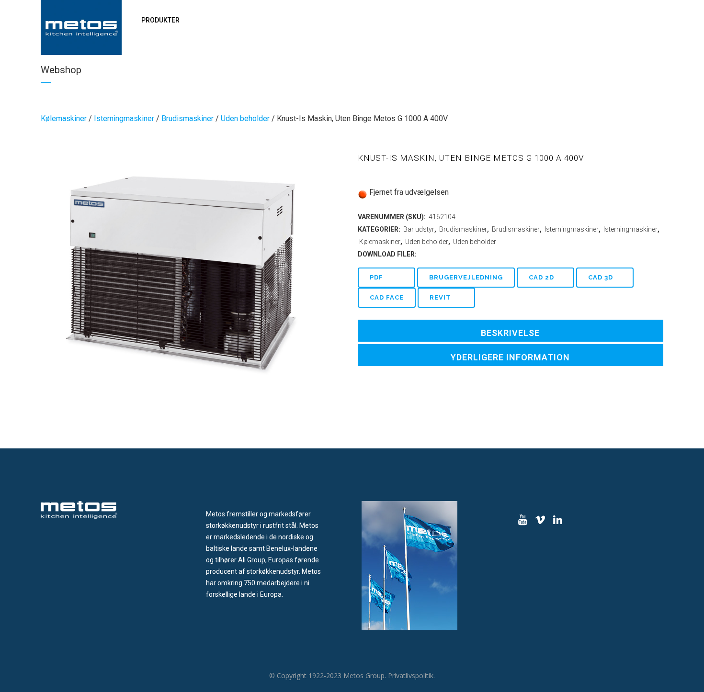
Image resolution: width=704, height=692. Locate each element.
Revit (440, 297)
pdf (376, 277)
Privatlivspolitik (410, 675)
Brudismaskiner (187, 118)
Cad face (387, 297)
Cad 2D (541, 277)
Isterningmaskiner (124, 118)
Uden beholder (245, 118)
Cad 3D (600, 277)
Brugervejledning (466, 277)
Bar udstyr (418, 229)
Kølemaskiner (64, 118)
